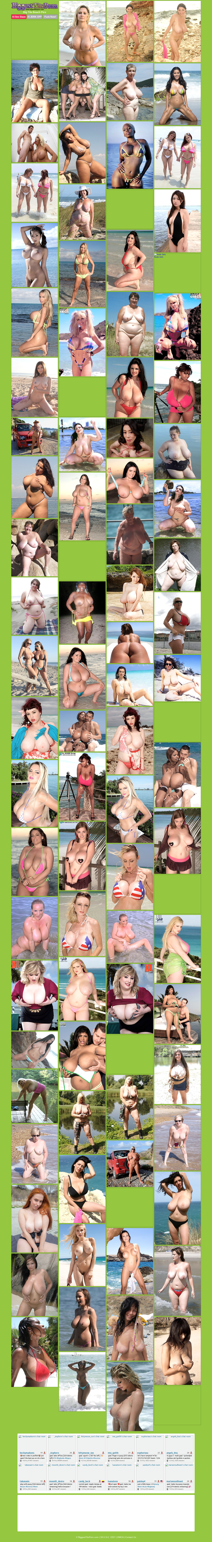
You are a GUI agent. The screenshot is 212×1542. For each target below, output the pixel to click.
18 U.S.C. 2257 (107, 1537)
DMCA (120, 1537)
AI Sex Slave (19, 16)
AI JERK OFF (34, 16)
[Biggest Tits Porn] (34, 6)
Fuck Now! (50, 16)
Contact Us (130, 1537)
